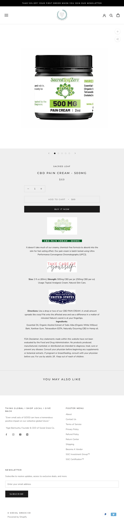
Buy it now (62, 209)
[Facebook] (6, 434)
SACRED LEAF (61, 166)
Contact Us (71, 419)
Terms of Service (73, 424)
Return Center (72, 439)
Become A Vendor (74, 449)
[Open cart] (118, 15)
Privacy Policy (72, 429)
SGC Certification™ (75, 459)
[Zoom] (117, 31)
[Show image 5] (69, 153)
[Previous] (48, 153)
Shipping (70, 444)
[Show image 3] (62, 153)
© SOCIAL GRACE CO (19, 513)
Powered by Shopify (17, 516)
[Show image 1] (54, 153)
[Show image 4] (65, 153)
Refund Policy (72, 434)
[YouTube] (20, 434)
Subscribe (17, 494)
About (69, 414)
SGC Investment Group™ (78, 454)
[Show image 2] (58, 153)
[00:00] (62, 86)
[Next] (75, 153)
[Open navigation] (6, 15)
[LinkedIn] (27, 434)
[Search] (111, 15)
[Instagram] (13, 434)
